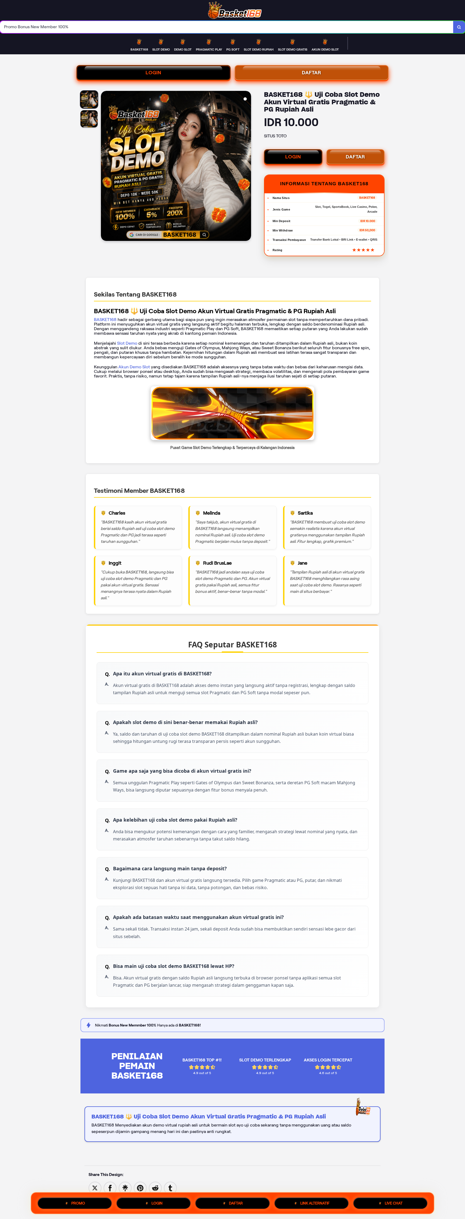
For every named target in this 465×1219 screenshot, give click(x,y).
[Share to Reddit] (155, 1187)
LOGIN (153, 72)
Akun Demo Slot (134, 367)
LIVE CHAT (394, 1203)
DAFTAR (311, 72)
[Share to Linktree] (125, 1187)
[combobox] (226, 27)
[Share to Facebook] (110, 1187)
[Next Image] (246, 167)
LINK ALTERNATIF (315, 1203)
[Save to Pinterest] (140, 1187)
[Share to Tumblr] (170, 1187)
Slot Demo (127, 343)
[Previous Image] (105, 167)
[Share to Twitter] (95, 1187)
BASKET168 (105, 319)
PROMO (78, 1203)
